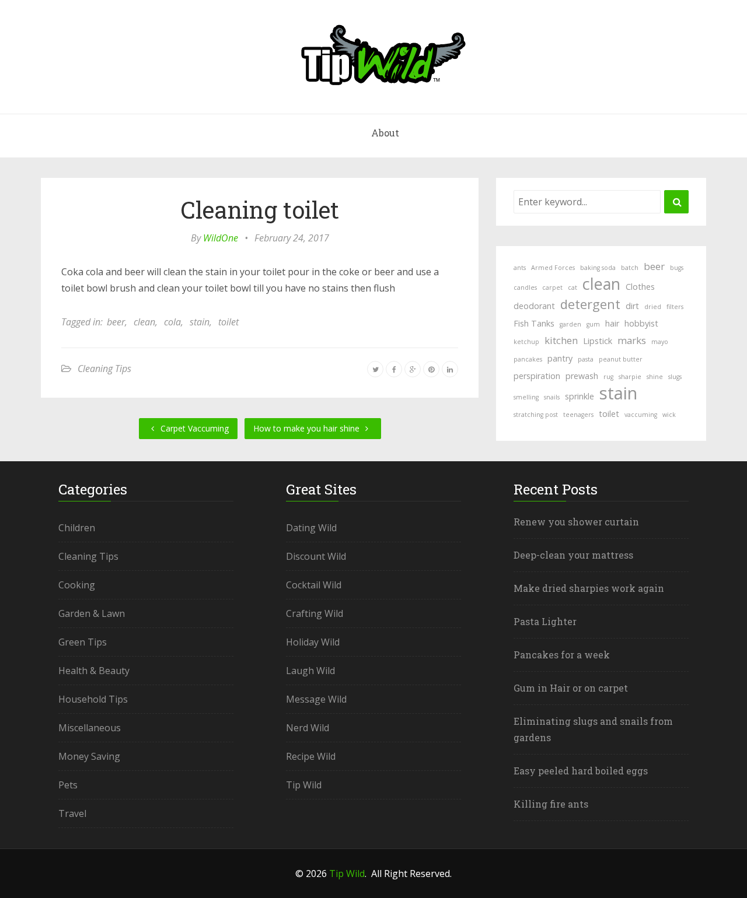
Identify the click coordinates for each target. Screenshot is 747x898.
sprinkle (579, 396)
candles (525, 287)
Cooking (76, 584)
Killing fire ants (551, 804)
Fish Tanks (534, 323)
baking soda (598, 268)
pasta (586, 359)
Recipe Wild (311, 756)
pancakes (528, 359)
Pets (68, 784)
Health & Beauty (94, 670)
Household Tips (93, 699)
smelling (526, 397)
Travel (72, 813)
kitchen (561, 340)
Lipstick (597, 340)
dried (652, 307)
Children (76, 527)
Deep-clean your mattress (573, 555)
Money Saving (89, 756)
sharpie (630, 377)
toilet (228, 321)
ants (520, 268)
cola (172, 321)
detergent (590, 304)
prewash (582, 375)
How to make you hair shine (307, 428)
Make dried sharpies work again (589, 588)
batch (629, 268)
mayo (659, 342)
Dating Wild (311, 527)
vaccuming (640, 415)
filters (674, 307)
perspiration (537, 375)
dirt (632, 305)
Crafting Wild (314, 613)
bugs (676, 268)
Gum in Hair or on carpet (571, 688)
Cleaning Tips (104, 368)
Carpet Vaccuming (193, 428)
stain (200, 321)
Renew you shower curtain (576, 521)
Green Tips (82, 642)
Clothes (640, 286)
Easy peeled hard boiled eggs (581, 770)
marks (631, 340)
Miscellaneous (89, 727)
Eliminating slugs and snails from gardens (593, 729)
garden (570, 324)
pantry (560, 358)
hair (612, 323)
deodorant (534, 305)
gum (593, 324)
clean (144, 321)
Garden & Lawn (91, 613)
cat (572, 287)
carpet (552, 287)
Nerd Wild (307, 727)
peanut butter (621, 359)
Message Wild (316, 699)
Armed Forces (553, 268)
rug (608, 377)
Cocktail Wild (313, 584)
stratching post (536, 415)
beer (116, 321)
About (385, 133)
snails (552, 397)
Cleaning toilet (259, 209)
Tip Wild (304, 784)
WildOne (220, 237)
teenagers (578, 415)
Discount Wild (316, 556)
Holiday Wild (313, 642)
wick (669, 415)
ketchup (526, 342)
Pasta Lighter (545, 621)
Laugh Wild (310, 670)
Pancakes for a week (562, 654)
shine (655, 377)
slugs (675, 377)
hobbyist (641, 323)
